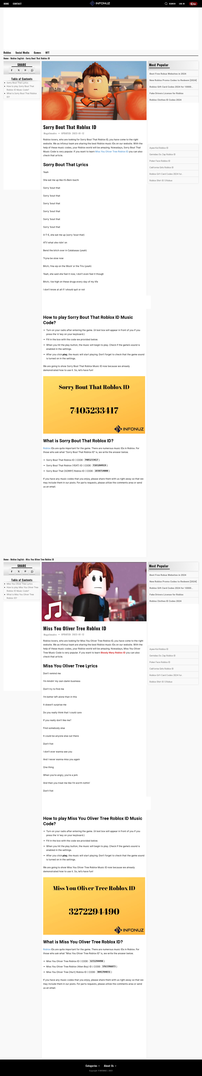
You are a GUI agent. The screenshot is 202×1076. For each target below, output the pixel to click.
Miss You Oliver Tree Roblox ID (111, 151)
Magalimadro (50, 133)
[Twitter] (18, 70)
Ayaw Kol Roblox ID (159, 148)
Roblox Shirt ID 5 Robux (161, 180)
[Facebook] (12, 70)
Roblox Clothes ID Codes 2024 (165, 100)
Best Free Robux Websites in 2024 (168, 73)
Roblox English (17, 58)
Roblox (47, 448)
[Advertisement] (101, 28)
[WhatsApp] (32, 70)
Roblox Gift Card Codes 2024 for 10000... (171, 87)
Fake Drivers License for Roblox (166, 93)
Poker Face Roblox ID (160, 161)
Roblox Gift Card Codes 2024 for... (166, 174)
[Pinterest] (25, 70)
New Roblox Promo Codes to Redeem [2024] (173, 80)
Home (6, 58)
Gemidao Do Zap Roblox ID (163, 154)
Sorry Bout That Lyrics (17, 82)
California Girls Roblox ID (162, 167)
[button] (170, 3)
